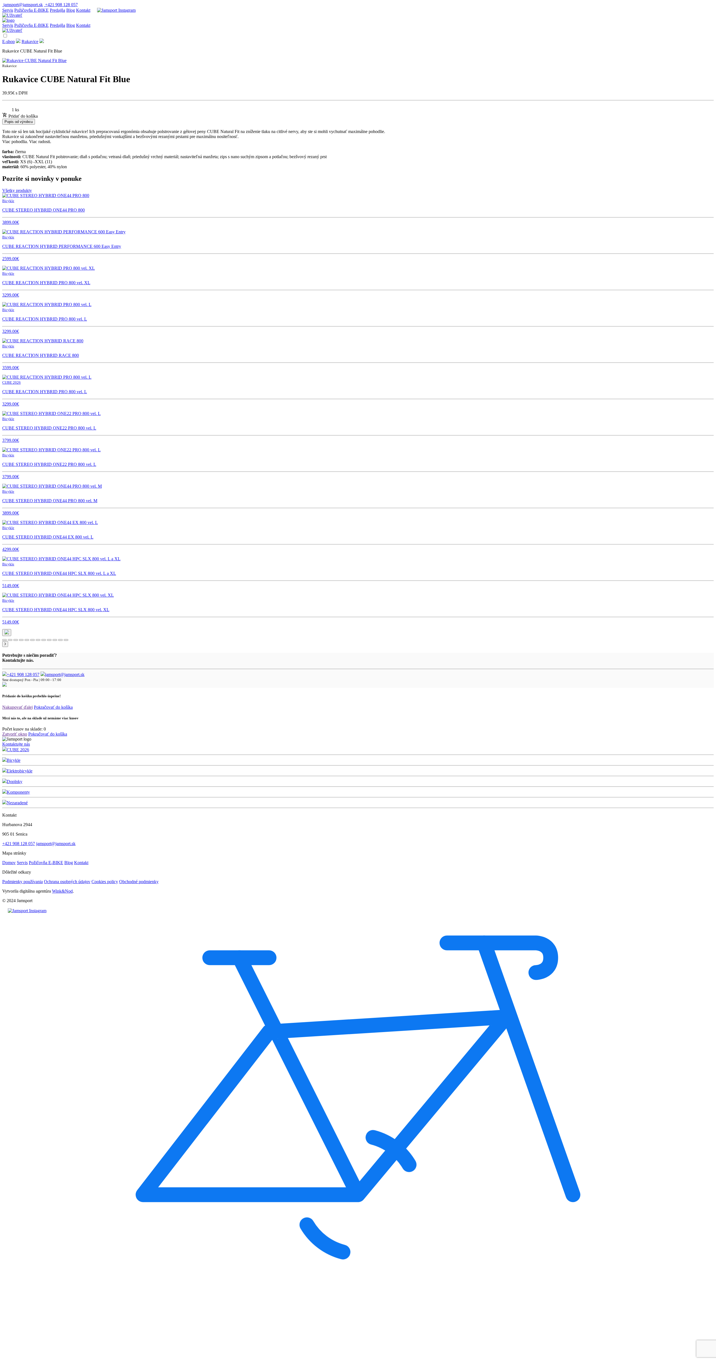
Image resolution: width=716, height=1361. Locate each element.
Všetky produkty (17, 190)
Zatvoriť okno (14, 734)
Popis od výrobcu (18, 122)
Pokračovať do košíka (53, 707)
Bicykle (13, 760)
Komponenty (18, 792)
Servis (7, 10)
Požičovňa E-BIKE (31, 10)
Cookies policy (104, 881)
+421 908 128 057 (23, 674)
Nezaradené (17, 802)
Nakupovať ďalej (17, 707)
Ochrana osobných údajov (67, 881)
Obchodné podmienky (139, 881)
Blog (70, 10)
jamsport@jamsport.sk (64, 674)
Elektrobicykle (19, 771)
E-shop (8, 41)
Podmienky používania (22, 881)
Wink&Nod (62, 891)
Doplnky (14, 781)
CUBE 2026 (18, 749)
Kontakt (83, 10)
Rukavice (30, 41)
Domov (9, 862)
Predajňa (57, 10)
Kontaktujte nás (16, 744)
